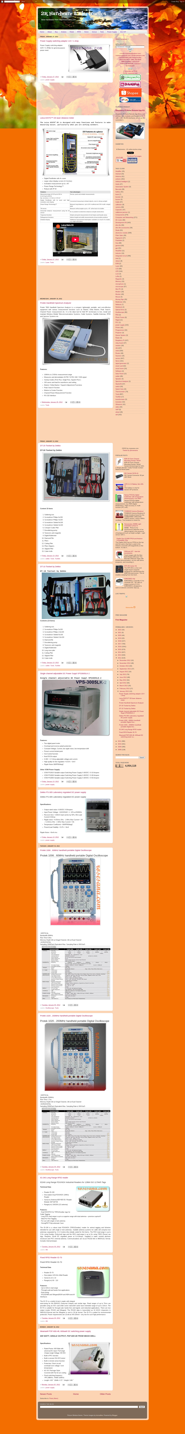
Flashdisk (119, 240)
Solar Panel (119, 373)
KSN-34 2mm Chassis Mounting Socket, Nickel (132, 459)
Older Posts (105, 1394)
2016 (120, 646)
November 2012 (125, 663)
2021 (120, 632)
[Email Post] (62, 77)
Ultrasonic (119, 404)
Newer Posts (46, 1394)
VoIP (117, 409)
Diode (117, 230)
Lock (117, 274)
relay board (119, 343)
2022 (120, 630)
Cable (117, 202)
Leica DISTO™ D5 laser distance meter (57, 118)
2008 (120, 749)
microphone (120, 284)
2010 (120, 744)
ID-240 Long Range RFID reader (54, 1178)
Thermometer (120, 391)
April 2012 (123, 683)
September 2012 (125, 669)
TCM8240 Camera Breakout (133, 511)
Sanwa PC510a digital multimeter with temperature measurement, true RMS (133, 496)
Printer (118, 327)
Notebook (119, 307)
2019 (120, 638)
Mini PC (118, 289)
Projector (119, 332)
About (50, 32)
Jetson (118, 261)
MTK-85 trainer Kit (130, 566)
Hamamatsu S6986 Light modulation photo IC (132, 525)
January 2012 (124, 691)
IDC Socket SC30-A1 (131, 473)
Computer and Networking (124, 217)
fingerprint (119, 238)
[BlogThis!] (70, 77)
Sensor (94, 32)
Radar (118, 338)
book (117, 194)
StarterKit (119, 384)
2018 (120, 641)
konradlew (99, 1415)
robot (117, 350)
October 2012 (124, 666)
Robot (72, 32)
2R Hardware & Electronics (73, 13)
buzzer (118, 199)
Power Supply (112, 32)
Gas (117, 243)
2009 (120, 747)
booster (118, 197)
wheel (117, 412)
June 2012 (123, 677)
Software (119, 371)
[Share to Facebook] (74, 77)
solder (48, 559)
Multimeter (119, 302)
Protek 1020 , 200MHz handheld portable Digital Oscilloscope (66, 1016)
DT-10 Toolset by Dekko (50, 567)
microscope (119, 286)
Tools (102, 32)
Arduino (63, 32)
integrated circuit (121, 256)
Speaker (118, 379)
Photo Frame (120, 317)
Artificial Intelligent (122, 181)
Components (120, 215)
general (118, 245)
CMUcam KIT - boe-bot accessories (132, 552)
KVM (117, 263)
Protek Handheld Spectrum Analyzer (55, 303)
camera (118, 207)
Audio (117, 184)
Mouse (118, 297)
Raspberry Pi (120, 340)
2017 (120, 644)
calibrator (119, 204)
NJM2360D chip (129, 579)
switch (118, 386)
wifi (117, 414)
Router (118, 353)
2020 (120, 635)
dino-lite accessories (122, 227)
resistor (118, 345)
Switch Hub (119, 389)
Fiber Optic (119, 235)
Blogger (114, 1415)
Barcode (118, 189)
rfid (47, 1250)
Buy (56, 32)
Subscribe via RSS (130, 71)
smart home (120, 368)
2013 (120, 655)
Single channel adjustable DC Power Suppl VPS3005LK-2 (65, 673)
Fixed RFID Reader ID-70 (51, 1257)
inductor (118, 253)
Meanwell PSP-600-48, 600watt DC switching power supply (65, 1331)
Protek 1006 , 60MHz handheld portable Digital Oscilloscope (66, 850)
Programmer (120, 330)
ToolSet (57, 559)
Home (42, 32)
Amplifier (118, 171)
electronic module (122, 233)
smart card (119, 366)
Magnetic (119, 279)
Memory (118, 281)
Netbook (118, 304)
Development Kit (121, 222)
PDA (117, 315)
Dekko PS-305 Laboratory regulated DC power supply (63, 792)
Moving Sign (120, 299)
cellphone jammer (122, 212)
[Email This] (67, 77)
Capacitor (119, 210)
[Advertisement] (75, 99)
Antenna (118, 176)
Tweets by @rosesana (130, 450)
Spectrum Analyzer (122, 381)
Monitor (118, 294)
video (117, 407)
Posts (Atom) (53, 1398)
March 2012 (124, 685)
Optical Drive (120, 309)
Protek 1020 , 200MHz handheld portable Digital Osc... (130, 725)
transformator (120, 399)
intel (117, 258)
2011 (120, 741)
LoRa (117, 276)
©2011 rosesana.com (130, 73)
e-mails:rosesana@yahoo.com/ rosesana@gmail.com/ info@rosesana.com (130, 58)
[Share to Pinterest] (76, 77)
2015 (120, 649)
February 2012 (125, 688)
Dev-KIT (123, 32)
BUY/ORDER (130, 66)
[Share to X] (72, 77)
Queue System (121, 335)
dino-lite (118, 225)
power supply (50, 80)
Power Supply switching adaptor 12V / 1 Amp (59, 41)
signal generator (121, 363)
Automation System (122, 187)
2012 (120, 658)
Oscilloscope (50, 1008)
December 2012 (125, 660)
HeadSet (118, 251)
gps (117, 248)
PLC (117, 322)
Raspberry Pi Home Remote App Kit (130, 110)
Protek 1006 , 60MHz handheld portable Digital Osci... (129, 721)
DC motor (119, 220)
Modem (118, 291)
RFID (79, 32)
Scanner (118, 356)
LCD (117, 268)
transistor (119, 402)
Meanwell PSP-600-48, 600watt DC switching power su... (131, 736)
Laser (47, 262)
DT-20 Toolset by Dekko (50, 446)
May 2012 (123, 680)
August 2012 (124, 671)
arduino (118, 179)
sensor (118, 358)
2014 (120, 652)
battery (118, 192)
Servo (117, 361)
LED (117, 271)
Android (118, 174)
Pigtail (118, 320)
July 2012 (123, 674)
